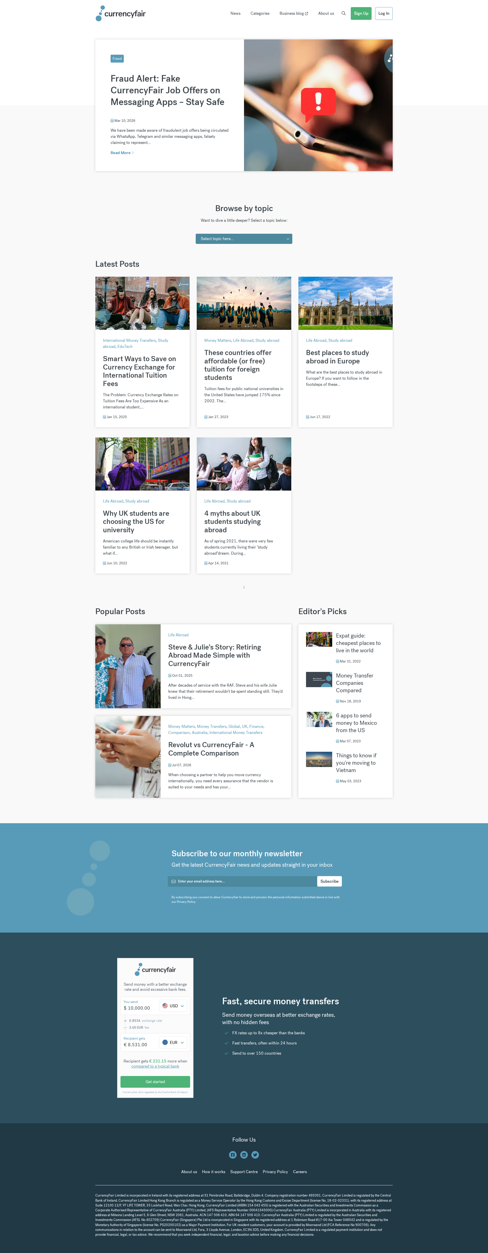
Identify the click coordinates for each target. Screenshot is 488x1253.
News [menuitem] (235, 13)
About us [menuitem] (326, 13)
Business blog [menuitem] (292, 13)
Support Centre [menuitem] (244, 1171)
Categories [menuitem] (260, 13)
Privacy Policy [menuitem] (275, 1171)
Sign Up (361, 13)
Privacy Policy (186, 902)
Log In (383, 13)
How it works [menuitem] (213, 1171)
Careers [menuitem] (300, 1171)
